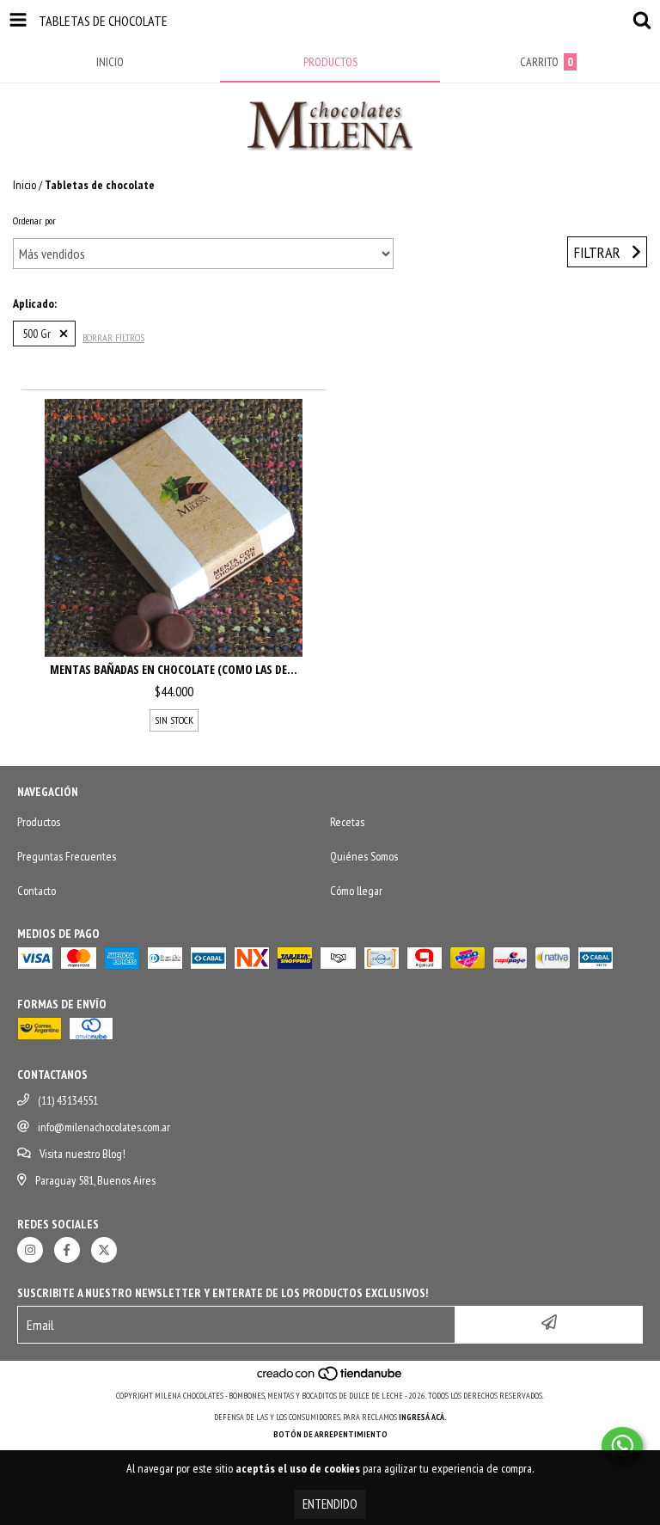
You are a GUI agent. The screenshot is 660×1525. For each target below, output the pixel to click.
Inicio (24, 185)
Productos (38, 822)
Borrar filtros (113, 337)
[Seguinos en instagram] (30, 1250)
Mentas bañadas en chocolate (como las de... (173, 669)
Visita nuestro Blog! (82, 1153)
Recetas (347, 822)
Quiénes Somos (364, 856)
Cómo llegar (356, 890)
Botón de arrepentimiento (330, 1434)
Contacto (36, 890)
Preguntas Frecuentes (66, 856)
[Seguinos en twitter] (104, 1250)
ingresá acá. (423, 1417)
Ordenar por (34, 220)
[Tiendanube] (330, 1378)
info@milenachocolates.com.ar (104, 1127)
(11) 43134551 (68, 1100)
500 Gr (36, 333)
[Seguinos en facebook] (67, 1250)
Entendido (330, 1504)
